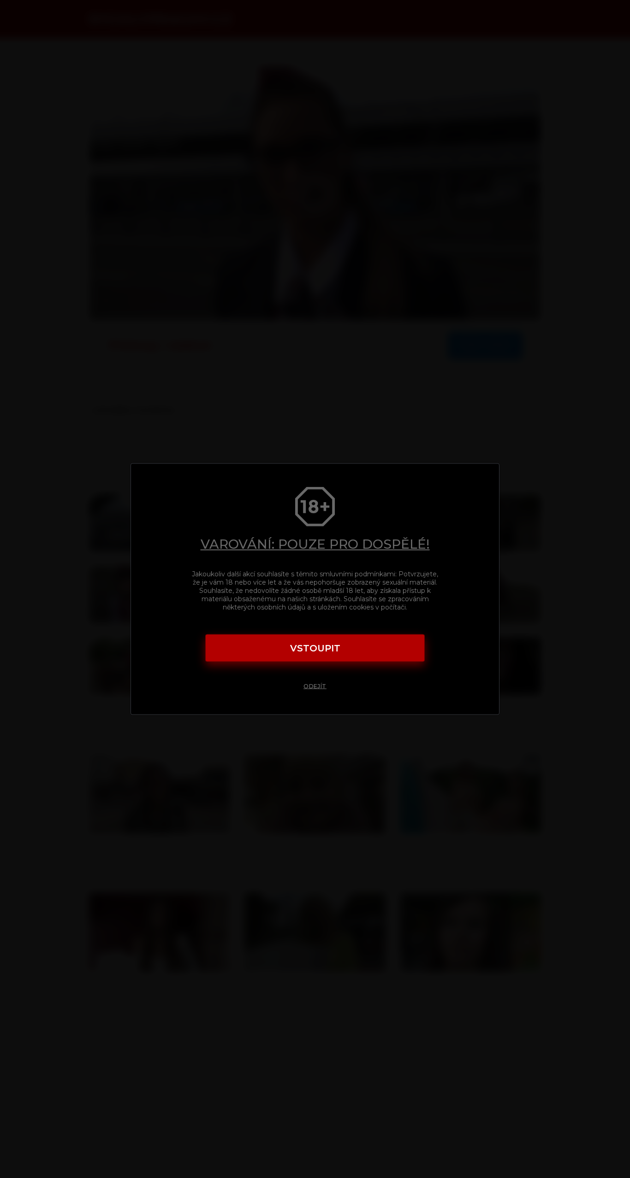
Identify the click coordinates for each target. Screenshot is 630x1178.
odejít (315, 686)
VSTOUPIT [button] (315, 648)
